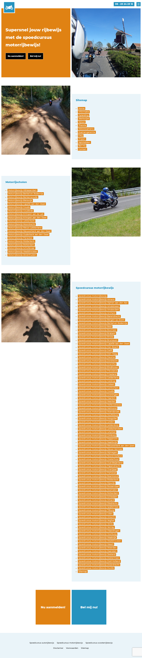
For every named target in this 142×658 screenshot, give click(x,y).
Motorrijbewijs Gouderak (20, 210)
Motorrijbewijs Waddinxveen (22, 251)
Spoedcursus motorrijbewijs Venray (96, 527)
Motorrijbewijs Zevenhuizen (22, 255)
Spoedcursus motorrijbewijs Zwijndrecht (99, 564)
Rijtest (81, 122)
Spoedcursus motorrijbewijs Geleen (96, 384)
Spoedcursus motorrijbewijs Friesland (97, 374)
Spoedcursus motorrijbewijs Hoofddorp (98, 415)
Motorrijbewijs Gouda (19, 207)
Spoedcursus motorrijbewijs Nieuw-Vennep (100, 449)
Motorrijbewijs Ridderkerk (21, 241)
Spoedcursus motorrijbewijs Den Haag (97, 354)
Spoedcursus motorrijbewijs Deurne (96, 357)
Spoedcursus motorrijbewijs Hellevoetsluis (99, 405)
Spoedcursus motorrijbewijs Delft (95, 350)
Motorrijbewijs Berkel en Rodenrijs (25, 193)
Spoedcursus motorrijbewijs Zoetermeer (98, 558)
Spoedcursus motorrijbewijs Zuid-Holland (99, 561)
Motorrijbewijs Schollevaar (21, 248)
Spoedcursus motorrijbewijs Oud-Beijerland (100, 462)
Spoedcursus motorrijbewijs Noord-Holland (100, 456)
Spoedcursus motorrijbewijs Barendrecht (99, 316)
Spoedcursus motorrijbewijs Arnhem (97, 313)
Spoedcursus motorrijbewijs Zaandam (97, 551)
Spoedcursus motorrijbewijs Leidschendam (100, 428)
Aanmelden (84, 142)
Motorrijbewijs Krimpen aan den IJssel (27, 217)
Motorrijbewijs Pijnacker (20, 238)
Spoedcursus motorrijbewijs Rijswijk (96, 483)
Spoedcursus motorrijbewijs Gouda (96, 391)
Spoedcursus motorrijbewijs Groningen (98, 394)
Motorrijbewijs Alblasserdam (22, 190)
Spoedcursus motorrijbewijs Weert (95, 544)
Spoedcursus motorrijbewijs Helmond (97, 408)
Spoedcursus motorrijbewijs (92, 296)
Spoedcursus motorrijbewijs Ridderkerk (98, 479)
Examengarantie (86, 132)
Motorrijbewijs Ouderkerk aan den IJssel (28, 234)
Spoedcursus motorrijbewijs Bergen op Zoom (101, 320)
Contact (82, 149)
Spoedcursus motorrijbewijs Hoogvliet (97, 418)
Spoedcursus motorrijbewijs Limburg (97, 435)
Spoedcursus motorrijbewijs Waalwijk (97, 537)
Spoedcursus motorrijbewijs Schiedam (97, 496)
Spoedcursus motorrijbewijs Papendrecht (99, 466)
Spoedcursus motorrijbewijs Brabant (96, 333)
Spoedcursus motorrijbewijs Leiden (96, 422)
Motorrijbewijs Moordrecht (21, 224)
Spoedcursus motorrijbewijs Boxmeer (97, 330)
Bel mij (82, 146)
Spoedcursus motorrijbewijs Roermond (98, 476)
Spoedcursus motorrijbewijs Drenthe (97, 364)
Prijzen (81, 139)
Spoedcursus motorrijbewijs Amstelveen (98, 306)
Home (81, 108)
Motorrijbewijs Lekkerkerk (21, 221)
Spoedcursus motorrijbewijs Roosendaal (98, 486)
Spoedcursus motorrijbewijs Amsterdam (98, 309)
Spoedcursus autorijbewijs (42, 643)
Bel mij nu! (89, 607)
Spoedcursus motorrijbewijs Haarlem (97, 398)
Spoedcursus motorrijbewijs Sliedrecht (98, 503)
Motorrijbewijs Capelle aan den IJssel (26, 204)
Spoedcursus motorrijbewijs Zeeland (96, 554)
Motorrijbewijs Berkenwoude (23, 197)
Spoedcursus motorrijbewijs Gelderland (98, 377)
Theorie (82, 125)
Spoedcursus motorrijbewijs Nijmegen (97, 452)
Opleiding (83, 115)
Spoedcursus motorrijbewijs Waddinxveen (99, 541)
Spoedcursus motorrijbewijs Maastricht (98, 439)
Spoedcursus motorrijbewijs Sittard (96, 500)
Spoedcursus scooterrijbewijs (99, 643)
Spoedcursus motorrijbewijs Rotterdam (98, 493)
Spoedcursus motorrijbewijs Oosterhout (98, 459)
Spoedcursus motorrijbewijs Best (95, 326)
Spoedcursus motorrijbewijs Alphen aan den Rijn (103, 303)
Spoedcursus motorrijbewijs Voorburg (97, 534)
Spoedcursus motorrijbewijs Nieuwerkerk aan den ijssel (106, 445)
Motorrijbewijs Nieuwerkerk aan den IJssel (29, 231)
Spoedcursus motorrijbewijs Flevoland (97, 371)
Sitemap (82, 571)
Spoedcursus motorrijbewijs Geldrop (96, 381)
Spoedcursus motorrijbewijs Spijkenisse (98, 507)
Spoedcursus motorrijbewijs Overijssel (97, 469)
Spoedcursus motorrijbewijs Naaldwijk (97, 442)
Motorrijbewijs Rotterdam (21, 244)
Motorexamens (86, 129)
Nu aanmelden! (53, 607)
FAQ (80, 135)
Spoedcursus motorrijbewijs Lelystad (97, 432)
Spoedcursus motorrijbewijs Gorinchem (98, 388)
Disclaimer (58, 648)
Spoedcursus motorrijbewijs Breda (95, 337)
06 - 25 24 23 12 (124, 4)
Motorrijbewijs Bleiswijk (20, 200)
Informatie (83, 111)
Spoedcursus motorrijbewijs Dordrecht (98, 360)
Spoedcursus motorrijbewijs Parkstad (97, 473)
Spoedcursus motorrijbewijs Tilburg (96, 510)
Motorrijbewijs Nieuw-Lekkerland (25, 227)
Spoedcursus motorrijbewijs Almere (96, 299)
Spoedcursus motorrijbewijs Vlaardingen (99, 530)
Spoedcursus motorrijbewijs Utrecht (96, 517)
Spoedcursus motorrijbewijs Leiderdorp (98, 425)
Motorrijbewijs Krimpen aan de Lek (26, 214)
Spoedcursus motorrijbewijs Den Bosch (98, 347)
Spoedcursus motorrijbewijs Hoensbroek (99, 411)
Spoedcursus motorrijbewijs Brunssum (97, 340)
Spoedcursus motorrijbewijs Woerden (97, 547)
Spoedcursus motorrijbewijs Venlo (95, 524)
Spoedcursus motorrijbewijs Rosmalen (97, 490)
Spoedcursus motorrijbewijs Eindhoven (98, 367)
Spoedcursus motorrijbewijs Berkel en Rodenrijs (102, 323)
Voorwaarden (72, 648)
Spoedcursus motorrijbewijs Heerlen (96, 401)
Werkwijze (83, 118)
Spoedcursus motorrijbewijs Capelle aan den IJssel (103, 343)
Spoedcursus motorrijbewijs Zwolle (96, 568)
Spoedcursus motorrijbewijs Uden (95, 513)
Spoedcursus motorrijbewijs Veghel (96, 520)
